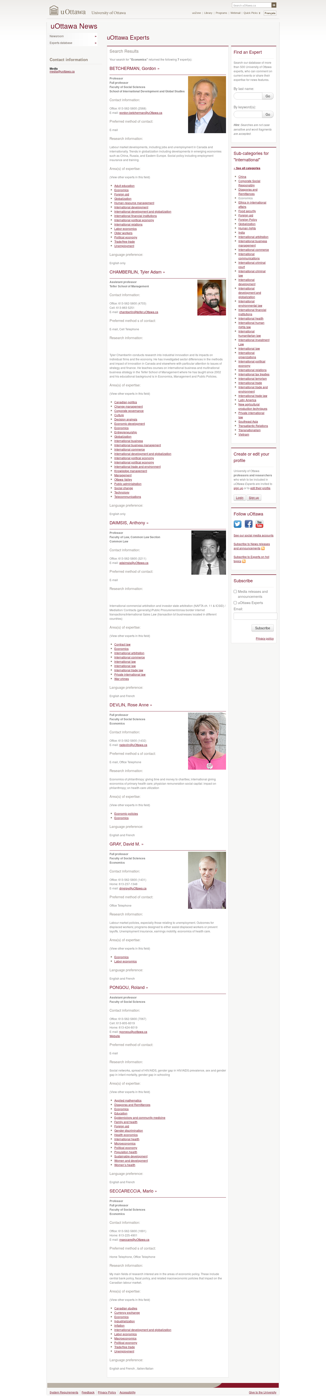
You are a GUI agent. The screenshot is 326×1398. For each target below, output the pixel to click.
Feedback (88, 1392)
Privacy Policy (107, 1392)
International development (131, 207)
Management (122, 475)
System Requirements (64, 1392)
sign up (238, 488)
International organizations (247, 355)
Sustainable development (130, 1156)
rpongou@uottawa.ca (133, 1032)
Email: (238, 608)
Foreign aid (121, 194)
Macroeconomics (125, 1338)
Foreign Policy (247, 219)
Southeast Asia (248, 421)
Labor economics (125, 228)
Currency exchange (127, 1312)
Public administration (128, 484)
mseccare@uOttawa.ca (134, 1239)
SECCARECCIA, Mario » (133, 1191)
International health (126, 1139)
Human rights (247, 228)
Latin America (247, 400)
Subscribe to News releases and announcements (252, 546)
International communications (249, 256)
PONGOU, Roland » (129, 987)
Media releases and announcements (253, 594)
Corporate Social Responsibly (249, 183)
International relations (128, 224)
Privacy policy (265, 638)
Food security (247, 211)
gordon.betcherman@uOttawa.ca (140, 112)
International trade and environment (137, 466)
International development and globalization (142, 211)
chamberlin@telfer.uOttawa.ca (138, 312)
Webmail (235, 12)
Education (120, 1113)
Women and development (131, 1160)
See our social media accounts (253, 535)
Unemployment (124, 246)
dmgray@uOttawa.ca (133, 888)
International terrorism (252, 378)
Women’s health (124, 1165)
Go (268, 96)
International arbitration (129, 653)
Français (270, 13)
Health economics (126, 1135)
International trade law (128, 670)
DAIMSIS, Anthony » (129, 522)
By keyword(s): (245, 107)
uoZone (196, 12)
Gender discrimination (128, 1130)
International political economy (134, 220)
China (242, 176)
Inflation (119, 1325)
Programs (221, 12)
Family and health (125, 1122)
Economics (121, 190)
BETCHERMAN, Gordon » (135, 68)
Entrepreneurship (125, 432)
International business (128, 441)
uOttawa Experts (250, 602)
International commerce (129, 449)
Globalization (122, 198)
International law (125, 661)
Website (115, 1036)
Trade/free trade (124, 241)
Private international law (130, 674)
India (241, 232)
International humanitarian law (249, 333)
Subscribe (262, 627)
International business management (137, 445)
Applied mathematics (128, 1100)
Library (208, 12)
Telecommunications (127, 496)
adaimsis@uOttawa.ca (133, 563)
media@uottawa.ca (62, 71)
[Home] (68, 10)
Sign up (254, 497)
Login (239, 497)
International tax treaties (253, 374)
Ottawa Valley (123, 479)
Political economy (125, 237)
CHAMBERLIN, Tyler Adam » (137, 271)
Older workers (123, 233)
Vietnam (243, 434)
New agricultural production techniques (252, 406)
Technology (121, 492)
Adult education (124, 186)
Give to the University (262, 1392)
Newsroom (57, 36)
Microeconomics (125, 1143)
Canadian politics (125, 402)
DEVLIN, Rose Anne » (131, 704)
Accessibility (128, 1392)
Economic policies (126, 813)
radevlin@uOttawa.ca (133, 745)
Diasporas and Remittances (132, 1105)
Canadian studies (125, 1308)
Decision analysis (125, 419)
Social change (123, 488)
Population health (125, 1152)
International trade (250, 383)
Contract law (122, 644)
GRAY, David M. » (127, 844)
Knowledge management (130, 471)
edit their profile (260, 488)
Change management (128, 406)
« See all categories (247, 168)
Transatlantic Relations (253, 426)
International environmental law (250, 303)
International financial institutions (135, 216)
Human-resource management (134, 203)
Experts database (61, 43)
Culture (119, 415)
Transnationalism (249, 430)
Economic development (129, 423)
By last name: (244, 88)
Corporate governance (129, 411)
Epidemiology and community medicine (139, 1117)
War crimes (121, 679)
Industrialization (124, 1321)
